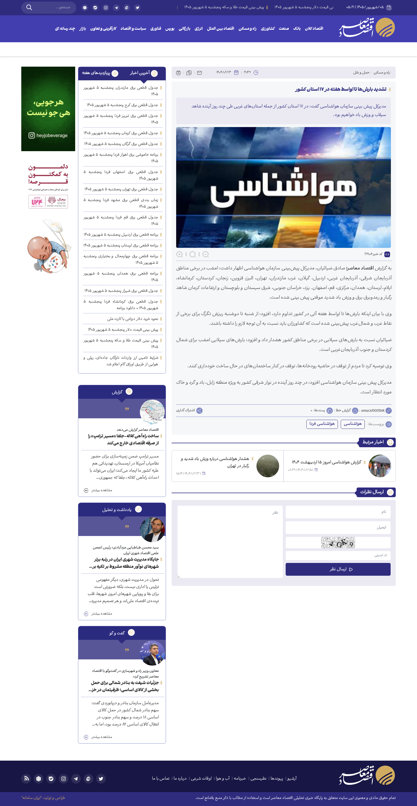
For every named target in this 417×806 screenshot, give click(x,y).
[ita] (126, 7)
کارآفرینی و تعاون (103, 29)
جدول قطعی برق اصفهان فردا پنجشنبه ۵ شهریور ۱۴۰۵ (120, 175)
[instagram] (105, 7)
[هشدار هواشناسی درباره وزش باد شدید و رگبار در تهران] (267, 466)
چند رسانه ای (65, 29)
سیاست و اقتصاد (133, 29)
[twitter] (137, 10)
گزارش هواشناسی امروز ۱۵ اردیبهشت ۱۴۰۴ (326, 462)
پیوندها (277, 778)
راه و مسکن (248, 29)
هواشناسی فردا (322, 424)
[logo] (367, 27)
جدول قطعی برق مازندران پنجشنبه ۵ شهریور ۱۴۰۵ (120, 91)
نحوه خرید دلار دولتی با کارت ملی (132, 319)
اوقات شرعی (201, 778)
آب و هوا (222, 778)
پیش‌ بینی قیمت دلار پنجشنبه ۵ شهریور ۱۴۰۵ (123, 330)
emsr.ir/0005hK (373, 411)
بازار (82, 29)
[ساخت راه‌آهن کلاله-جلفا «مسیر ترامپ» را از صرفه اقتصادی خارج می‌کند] (152, 412)
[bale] (95, 7)
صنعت (284, 29)
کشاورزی (268, 29)
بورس (169, 29)
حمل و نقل (361, 73)
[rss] (26, 779)
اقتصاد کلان (314, 29)
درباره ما (180, 778)
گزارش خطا (343, 410)
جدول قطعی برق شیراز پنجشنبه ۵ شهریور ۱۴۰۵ (121, 291)
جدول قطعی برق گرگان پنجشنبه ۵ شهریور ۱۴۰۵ (121, 144)
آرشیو (291, 778)
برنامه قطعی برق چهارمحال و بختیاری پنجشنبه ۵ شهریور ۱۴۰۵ (120, 259)
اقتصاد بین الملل (220, 29)
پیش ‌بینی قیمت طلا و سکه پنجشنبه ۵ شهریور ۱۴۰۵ (120, 344)
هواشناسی (353, 424)
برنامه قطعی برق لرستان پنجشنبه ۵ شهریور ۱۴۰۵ (120, 245)
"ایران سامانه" (31, 798)
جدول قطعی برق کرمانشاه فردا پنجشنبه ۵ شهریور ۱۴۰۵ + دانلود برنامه (120, 305)
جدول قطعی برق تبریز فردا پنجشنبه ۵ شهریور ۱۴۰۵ (120, 119)
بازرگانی (184, 29)
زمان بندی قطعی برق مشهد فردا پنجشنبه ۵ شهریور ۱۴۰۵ (120, 203)
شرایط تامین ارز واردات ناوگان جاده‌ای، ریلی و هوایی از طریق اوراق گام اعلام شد (120, 361)
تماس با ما (160, 778)
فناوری (155, 29)
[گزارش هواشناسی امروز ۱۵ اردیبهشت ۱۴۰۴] (379, 466)
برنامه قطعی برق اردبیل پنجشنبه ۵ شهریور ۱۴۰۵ (121, 235)
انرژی (199, 29)
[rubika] (84, 7)
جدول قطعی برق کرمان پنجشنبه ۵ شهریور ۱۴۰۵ (121, 133)
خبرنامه (240, 778)
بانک (297, 29)
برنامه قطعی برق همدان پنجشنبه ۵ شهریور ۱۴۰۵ (120, 277)
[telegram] (116, 7)
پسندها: (319, 410)
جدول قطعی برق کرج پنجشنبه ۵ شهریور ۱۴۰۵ (122, 105)
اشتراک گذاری (185, 410)
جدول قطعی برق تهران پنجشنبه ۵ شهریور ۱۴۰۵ (121, 189)
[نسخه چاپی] (178, 72)
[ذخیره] (189, 72)
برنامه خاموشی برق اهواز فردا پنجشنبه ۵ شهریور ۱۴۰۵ (120, 158)
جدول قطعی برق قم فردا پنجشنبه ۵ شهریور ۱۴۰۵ (120, 220)
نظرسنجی (258, 778)
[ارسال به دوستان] (199, 72)
